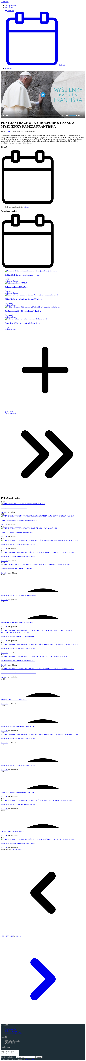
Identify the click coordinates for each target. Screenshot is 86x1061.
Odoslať (39, 1057)
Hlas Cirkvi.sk (30, 1059)
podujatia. (26, 207)
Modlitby (10, 11)
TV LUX (8, 131)
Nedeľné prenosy (11, 5)
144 (20, 936)
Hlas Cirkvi (4, 2)
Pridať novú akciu (11, 1031)
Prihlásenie (8, 68)
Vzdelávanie (9, 7)
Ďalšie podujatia (10, 413)
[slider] (32, 116)
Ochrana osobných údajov (13, 1033)
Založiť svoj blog (10, 1029)
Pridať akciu (9, 411)
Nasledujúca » (17, 849)
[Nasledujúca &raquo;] (43, 1021)
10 (13, 936)
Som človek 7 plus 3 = (8, 1057)
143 (17, 936)
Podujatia (62, 65)
